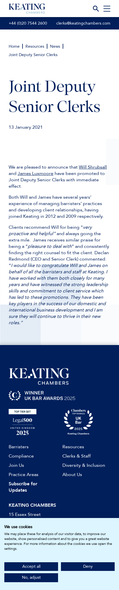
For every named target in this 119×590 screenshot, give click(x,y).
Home (14, 46)
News (55, 46)
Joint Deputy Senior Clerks (33, 55)
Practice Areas (23, 474)
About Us (72, 474)
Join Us (16, 465)
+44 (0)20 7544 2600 (28, 23)
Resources (34, 46)
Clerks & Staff (76, 456)
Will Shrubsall (93, 167)
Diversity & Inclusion (83, 465)
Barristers (19, 447)
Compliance (21, 456)
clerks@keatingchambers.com (83, 23)
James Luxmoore (35, 173)
